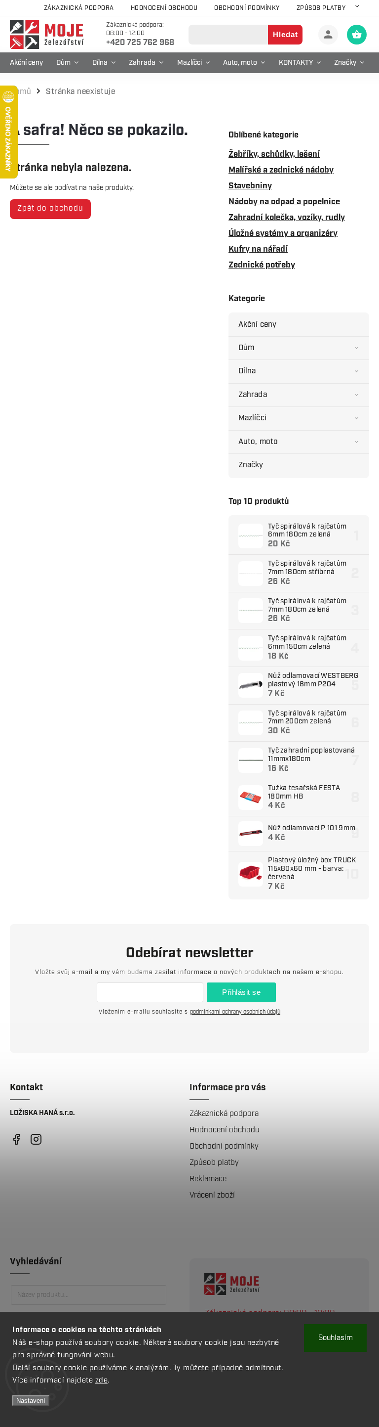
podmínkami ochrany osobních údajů (235, 1012)
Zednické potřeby (261, 265)
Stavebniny (250, 185)
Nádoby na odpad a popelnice (284, 201)
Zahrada (252, 395)
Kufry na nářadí (258, 249)
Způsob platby (321, 8)
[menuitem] (29, 62)
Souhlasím (335, 1338)
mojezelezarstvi (16, 1139)
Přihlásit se (241, 992)
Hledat (285, 34)
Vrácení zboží (212, 1195)
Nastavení (30, 1400)
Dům (246, 348)
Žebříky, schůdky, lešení (274, 154)
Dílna (247, 371)
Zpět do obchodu (50, 208)
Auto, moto (258, 442)
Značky (251, 465)
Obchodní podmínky (247, 8)
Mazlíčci (252, 418)
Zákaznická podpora (79, 8)
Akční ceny (257, 324)
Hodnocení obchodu (164, 8)
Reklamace (208, 1179)
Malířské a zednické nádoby (281, 170)
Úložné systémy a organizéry (283, 233)
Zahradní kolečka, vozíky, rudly (286, 217)
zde (101, 1380)
